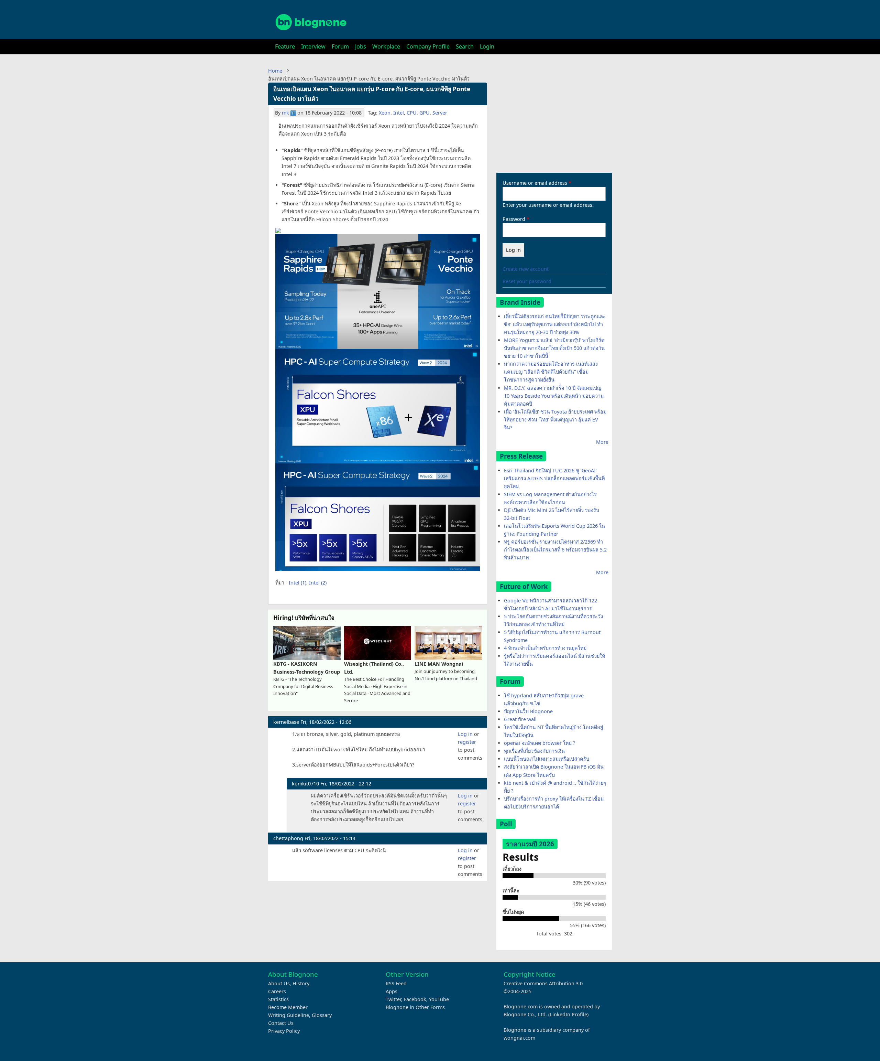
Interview (313, 46)
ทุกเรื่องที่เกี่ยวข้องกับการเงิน (534, 751)
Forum (340, 46)
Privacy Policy (284, 1031)
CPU (412, 112)
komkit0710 (305, 783)
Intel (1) (297, 582)
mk (285, 112)
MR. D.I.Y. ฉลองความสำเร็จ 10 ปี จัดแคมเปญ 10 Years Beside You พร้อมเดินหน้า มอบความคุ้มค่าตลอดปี (554, 396)
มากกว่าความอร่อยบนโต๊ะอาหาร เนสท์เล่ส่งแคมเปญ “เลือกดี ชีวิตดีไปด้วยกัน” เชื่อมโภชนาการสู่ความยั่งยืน (551, 372)
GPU (424, 112)
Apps (391, 991)
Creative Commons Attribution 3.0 (543, 983)
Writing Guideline (288, 1015)
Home (275, 70)
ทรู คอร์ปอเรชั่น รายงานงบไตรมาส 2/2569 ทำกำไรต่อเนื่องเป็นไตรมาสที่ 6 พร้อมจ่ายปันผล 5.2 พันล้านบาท (555, 549)
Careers (277, 991)
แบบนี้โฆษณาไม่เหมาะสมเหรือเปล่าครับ (546, 758)
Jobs (360, 46)
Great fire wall (520, 719)
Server (439, 112)
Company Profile (428, 46)
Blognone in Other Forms (415, 1007)
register (467, 742)
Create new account (526, 269)
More (602, 442)
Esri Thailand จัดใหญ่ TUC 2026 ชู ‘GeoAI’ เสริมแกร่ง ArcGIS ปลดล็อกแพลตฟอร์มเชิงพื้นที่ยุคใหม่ (554, 478)
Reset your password (527, 281)
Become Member (288, 1007)
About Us (279, 983)
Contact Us (281, 1023)
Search (465, 46)
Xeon (384, 112)
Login (487, 46)
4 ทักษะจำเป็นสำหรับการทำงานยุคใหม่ (545, 648)
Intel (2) (318, 582)
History (301, 983)
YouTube (439, 999)
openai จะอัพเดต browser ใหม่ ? (539, 743)
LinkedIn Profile (568, 1014)
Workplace (386, 46)
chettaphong (288, 838)
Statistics (278, 999)
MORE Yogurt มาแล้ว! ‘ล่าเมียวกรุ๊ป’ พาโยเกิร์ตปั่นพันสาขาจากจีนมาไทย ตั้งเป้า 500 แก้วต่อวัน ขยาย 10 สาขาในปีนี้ (554, 348)
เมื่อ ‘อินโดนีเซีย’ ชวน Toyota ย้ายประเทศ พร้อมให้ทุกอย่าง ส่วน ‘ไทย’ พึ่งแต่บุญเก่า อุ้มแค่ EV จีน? (555, 419)
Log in (465, 734)
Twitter (393, 999)
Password (514, 219)
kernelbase (286, 722)
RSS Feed (396, 983)
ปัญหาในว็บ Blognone (528, 711)
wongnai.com (519, 1038)
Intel (398, 112)
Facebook (415, 999)
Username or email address (535, 183)
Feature (285, 46)
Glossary (322, 1015)
